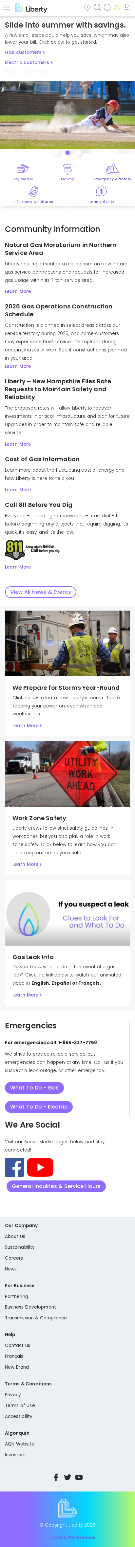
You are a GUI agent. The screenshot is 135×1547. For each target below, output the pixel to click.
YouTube (79, 1477)
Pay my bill (22, 179)
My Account (127, 7)
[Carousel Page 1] (56, 152)
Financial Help (101, 201)
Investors (15, 1455)
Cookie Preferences (72, 1538)
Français (14, 1356)
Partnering (16, 1296)
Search (98, 7)
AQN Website (19, 1444)
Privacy (13, 1395)
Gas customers (23, 52)
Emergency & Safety (112, 179)
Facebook (56, 1477)
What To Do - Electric (39, 1106)
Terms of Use (20, 1405)
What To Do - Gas (34, 1087)
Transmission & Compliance (36, 1318)
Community (88, 7)
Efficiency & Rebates (33, 201)
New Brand (17, 1367)
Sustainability (20, 1247)
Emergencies (118, 7)
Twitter (67, 1477)
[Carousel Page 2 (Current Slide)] (67, 152)
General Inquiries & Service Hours (56, 1186)
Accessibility (18, 1416)
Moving (67, 179)
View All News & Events (40, 592)
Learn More (18, 291)
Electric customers (27, 62)
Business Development (30, 1307)
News (11, 1269)
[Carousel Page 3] (78, 152)
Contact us (108, 7)
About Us (15, 1236)
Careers (14, 1258)
